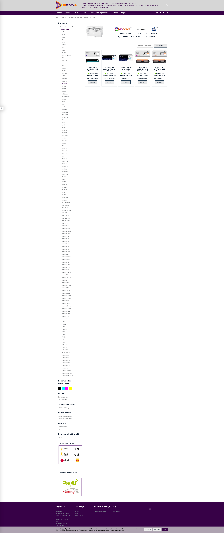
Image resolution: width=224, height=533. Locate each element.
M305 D (64, 128)
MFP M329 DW (66, 290)
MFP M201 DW (66, 265)
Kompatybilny (64, 397)
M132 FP (64, 91)
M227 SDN (65, 117)
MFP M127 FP (65, 241)
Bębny (84, 13)
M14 (63, 40)
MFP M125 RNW (66, 231)
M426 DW (65, 171)
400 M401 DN (66, 360)
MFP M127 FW (66, 244)
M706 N (64, 195)
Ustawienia (148, 529)
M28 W (64, 66)
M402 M (64, 140)
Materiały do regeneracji (99, 13)
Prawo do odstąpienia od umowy (63, 516)
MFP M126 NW (66, 234)
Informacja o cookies (62, 513)
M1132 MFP (65, 200)
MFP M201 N (65, 262)
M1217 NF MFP (66, 205)
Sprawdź (92, 82)
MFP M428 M (65, 301)
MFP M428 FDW (66, 298)
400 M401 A (65, 355)
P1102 (63, 321)
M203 (63, 104)
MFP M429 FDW (66, 309)
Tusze (76, 13)
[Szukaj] (157, 13)
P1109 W (64, 337)
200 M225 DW (66, 352)
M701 (63, 192)
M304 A (64, 122)
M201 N (64, 102)
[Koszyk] (160, 13)
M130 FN (64, 78)
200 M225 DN (66, 350)
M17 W (64, 53)
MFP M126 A (65, 236)
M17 (63, 47)
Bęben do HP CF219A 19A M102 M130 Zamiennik (92, 69)
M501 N (64, 179)
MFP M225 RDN (66, 272)
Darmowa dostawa (100, 511)
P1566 (63, 342)
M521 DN (64, 182)
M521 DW (64, 184)
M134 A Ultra (65, 97)
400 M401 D (65, 358)
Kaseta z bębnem (66, 416)
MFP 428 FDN (66, 218)
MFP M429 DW (66, 303)
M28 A (63, 63)
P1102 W (64, 324)
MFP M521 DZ (66, 319)
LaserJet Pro (64, 29)
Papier (123, 13)
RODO (57, 521)
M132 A (64, 89)
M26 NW (64, 60)
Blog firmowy (117, 511)
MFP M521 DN (66, 311)
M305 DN (64, 130)
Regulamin (59, 511)
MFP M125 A (65, 226)
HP (61, 429)
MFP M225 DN (66, 267)
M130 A (64, 76)
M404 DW (65, 151)
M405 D (64, 156)
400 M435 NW (66, 371)
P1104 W (64, 329)
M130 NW (64, 84)
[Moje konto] (163, 13)
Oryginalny (63, 399)
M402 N (64, 143)
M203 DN (64, 107)
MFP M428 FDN (66, 296)
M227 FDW (65, 115)
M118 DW (64, 73)
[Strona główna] (66, 5)
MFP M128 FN (65, 246)
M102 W (64, 71)
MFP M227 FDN (66, 280)
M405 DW (65, 161)
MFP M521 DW (66, 314)
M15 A (63, 42)
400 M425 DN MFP (67, 373)
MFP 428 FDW (66, 221)
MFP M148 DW (66, 254)
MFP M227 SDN (66, 285)
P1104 (63, 327)
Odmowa (157, 529)
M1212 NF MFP (66, 202)
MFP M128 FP (65, 249)
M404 (63, 146)
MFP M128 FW (66, 252)
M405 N (64, 164)
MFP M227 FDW (66, 283)
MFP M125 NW (66, 228)
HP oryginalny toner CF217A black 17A (126, 69)
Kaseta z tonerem (66, 418)
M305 (63, 125)
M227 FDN (65, 112)
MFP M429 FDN (66, 306)
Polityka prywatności (62, 519)
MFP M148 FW (66, 259)
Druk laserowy (64, 408)
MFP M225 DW (66, 270)
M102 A (64, 68)
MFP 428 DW (65, 215)
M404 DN (64, 148)
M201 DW (64, 99)
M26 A (63, 58)
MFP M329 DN (66, 288)
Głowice (115, 13)
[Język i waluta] (166, 13)
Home (59, 13)
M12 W (64, 37)
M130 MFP (65, 86)
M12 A (63, 34)
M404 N (64, 153)
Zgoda (165, 529)
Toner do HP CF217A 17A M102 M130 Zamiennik (142, 69)
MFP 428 (64, 213)
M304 (63, 120)
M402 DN (64, 133)
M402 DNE (65, 135)
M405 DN (64, 159)
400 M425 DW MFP (67, 376)
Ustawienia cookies (61, 523)
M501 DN (64, 177)
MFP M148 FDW (66, 257)
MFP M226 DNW (66, 278)
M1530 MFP (65, 208)
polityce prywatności (117, 531)
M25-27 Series (66, 55)
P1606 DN (64, 347)
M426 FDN (65, 169)
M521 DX (64, 187)
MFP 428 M (65, 223)
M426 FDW (65, 166)
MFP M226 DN (66, 275)
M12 (63, 32)
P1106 (63, 332)
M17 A (63, 50)
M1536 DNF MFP (66, 210)
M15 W (64, 45)
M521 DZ (64, 190)
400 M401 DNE (66, 363)
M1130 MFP (65, 197)
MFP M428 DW (66, 293)
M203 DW (65, 109)
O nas (76, 513)
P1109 (63, 334)
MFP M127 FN (65, 239)
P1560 (63, 340)
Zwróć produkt (60, 526)
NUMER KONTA (79, 515)
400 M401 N (65, 368)
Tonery (67, 13)
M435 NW (65, 174)
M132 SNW (65, 94)
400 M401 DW (66, 365)
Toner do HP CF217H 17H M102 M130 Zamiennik (159, 69)
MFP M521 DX (66, 316)
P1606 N (64, 345)
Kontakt (77, 511)
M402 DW (65, 138)
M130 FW (64, 81)
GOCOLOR (63, 427)
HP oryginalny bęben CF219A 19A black (109, 69)
